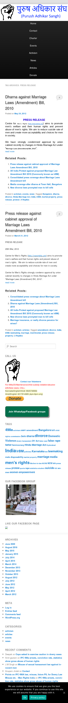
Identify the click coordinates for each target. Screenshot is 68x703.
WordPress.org (12, 617)
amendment (43, 329)
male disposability (14, 456)
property (9, 335)
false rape (54, 440)
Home (33, 23)
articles (25, 329)
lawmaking (15, 332)
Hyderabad (51, 445)
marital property (49, 196)
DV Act (35, 440)
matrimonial (35, 332)
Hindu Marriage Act (21, 196)
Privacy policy (38, 697)
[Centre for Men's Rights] (6, 528)
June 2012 (10, 584)
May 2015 (9, 550)
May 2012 (9, 587)
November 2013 (12, 570)
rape (27, 468)
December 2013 (12, 567)
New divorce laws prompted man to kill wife (31, 187)
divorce (8, 196)
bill (53, 430)
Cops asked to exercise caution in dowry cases (39, 654)
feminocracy (18, 444)
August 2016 (11, 547)
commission (16, 436)
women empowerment (22, 472)
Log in (8, 607)
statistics (34, 468)
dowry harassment (24, 441)
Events (33, 45)
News (33, 60)
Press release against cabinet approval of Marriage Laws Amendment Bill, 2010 (23, 221)
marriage (25, 332)
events (25, 193)
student (41, 468)
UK (56, 468)
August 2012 (11, 577)
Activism (33, 52)
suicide (49, 468)
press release (48, 332)
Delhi (23, 436)
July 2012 (9, 580)
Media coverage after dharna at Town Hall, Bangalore (36, 184)
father (8, 445)
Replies (25, 199)
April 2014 (10, 560)
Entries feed (11, 610)
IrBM (39, 196)
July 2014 (9, 557)
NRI (54, 463)
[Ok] (64, 692)
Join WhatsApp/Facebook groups (27, 411)
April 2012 (10, 590)
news (32, 193)
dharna (56, 193)
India (33, 196)
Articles (33, 67)
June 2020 (10, 543)
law (46, 451)
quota (22, 468)
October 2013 (11, 574)
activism (18, 193)
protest (16, 199)
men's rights (17, 462)
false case (43, 441)
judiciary (27, 451)
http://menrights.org (37, 255)
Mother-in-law (36, 463)
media (53, 457)
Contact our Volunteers (30, 381)
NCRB (44, 463)
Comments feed (13, 614)
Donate (33, 75)
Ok (24, 697)
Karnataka (38, 451)
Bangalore (47, 193)
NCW (50, 463)
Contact (33, 30)
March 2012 (10, 594)
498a (9, 429)
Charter (33, 38)
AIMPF (23, 430)
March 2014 (10, 564)
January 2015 (11, 553)
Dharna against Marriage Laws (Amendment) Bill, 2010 (25, 102)
